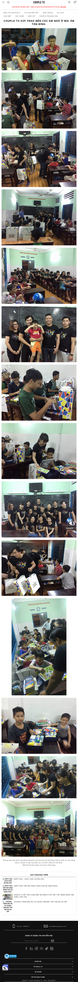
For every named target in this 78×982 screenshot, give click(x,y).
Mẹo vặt (32, 16)
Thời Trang (48, 13)
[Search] (8, 2)
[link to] (10, 956)
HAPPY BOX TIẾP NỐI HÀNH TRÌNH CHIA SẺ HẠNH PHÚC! (36, 886)
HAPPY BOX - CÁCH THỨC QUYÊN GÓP (29, 879)
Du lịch (60, 13)
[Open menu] (3, 2)
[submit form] (52, 941)
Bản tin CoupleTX (12, 13)
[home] (39, 2)
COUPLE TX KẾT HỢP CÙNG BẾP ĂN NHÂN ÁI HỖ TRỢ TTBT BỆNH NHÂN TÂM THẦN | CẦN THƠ (44, 896)
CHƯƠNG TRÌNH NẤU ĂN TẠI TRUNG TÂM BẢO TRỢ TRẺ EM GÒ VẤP (40, 902)
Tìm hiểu (63, 7)
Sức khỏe (19, 16)
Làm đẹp (7, 16)
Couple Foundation (49, 16)
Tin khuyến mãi (31, 13)
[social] (26, 948)
